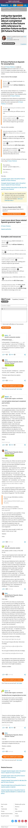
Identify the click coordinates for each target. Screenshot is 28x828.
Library (9, 8)
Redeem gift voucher (20, 804)
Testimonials (4, 809)
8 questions (23, 44)
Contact (17, 815)
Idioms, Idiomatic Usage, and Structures (11, 10)
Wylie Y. (7, 396)
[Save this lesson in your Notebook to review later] (8, 43)
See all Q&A (5, 301)
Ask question (6, 327)
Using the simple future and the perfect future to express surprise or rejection (13, 786)
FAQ (2, 806)
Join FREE (20, 5)
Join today (19, 389)
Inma (6, 360)
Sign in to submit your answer (12, 386)
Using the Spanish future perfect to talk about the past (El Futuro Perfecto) (13, 781)
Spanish (4, 8)
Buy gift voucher (5, 815)
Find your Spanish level (14, 214)
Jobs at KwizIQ (18, 811)
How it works (4, 804)
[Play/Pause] (8, 83)
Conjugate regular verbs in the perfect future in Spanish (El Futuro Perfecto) (13, 776)
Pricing (2, 811)
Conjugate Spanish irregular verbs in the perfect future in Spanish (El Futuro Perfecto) (13, 771)
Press (16, 813)
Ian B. (6, 691)
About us (17, 806)
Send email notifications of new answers (13, 324)
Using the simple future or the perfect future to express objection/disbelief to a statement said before (13, 791)
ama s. (6, 335)
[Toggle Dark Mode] (14, 5)
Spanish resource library (7, 813)
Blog (16, 809)
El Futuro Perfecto (10, 67)
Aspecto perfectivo (6, 229)
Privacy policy (4, 826)
